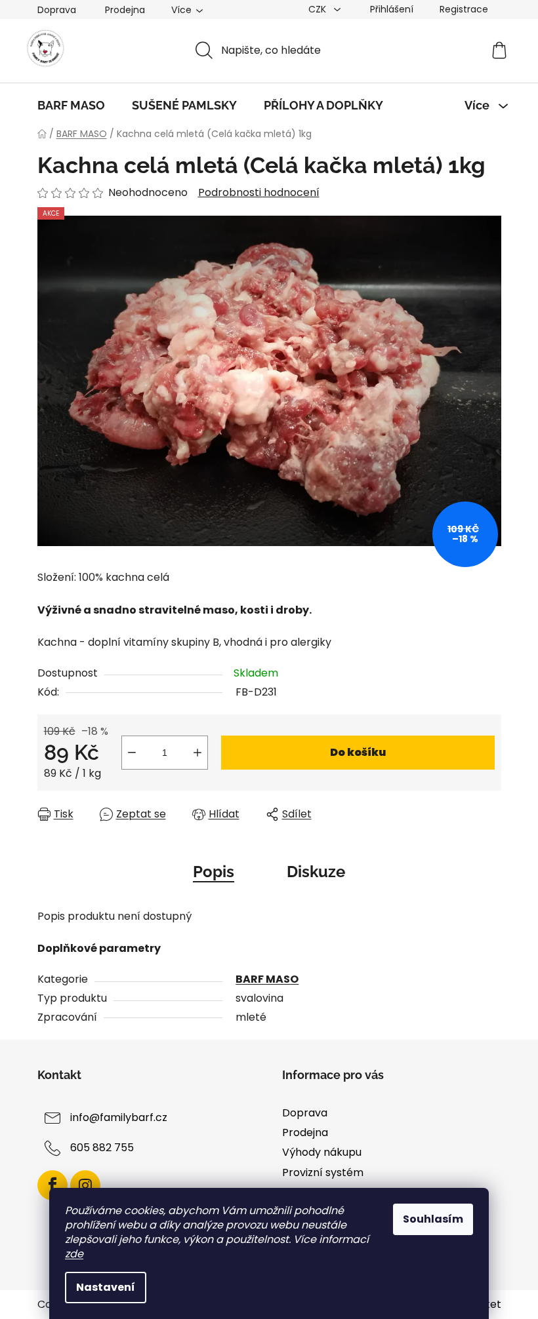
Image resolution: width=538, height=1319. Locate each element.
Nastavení (105, 1287)
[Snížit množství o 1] (132, 752)
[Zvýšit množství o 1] (197, 752)
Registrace (464, 9)
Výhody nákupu (322, 1152)
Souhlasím (433, 1219)
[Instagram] (85, 1185)
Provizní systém (322, 1172)
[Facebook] (52, 1185)
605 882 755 (102, 1147)
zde (74, 1253)
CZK (318, 9)
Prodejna (125, 9)
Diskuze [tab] (316, 871)
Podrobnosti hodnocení (259, 193)
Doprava (56, 9)
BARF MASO (267, 979)
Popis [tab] (213, 871)
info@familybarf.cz (118, 1117)
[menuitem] (71, 105)
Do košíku (358, 752)
